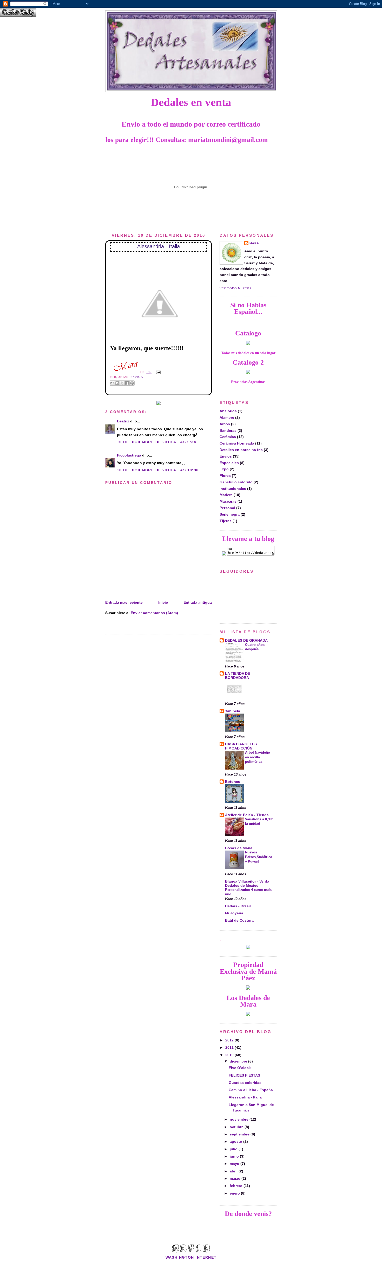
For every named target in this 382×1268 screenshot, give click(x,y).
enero (235, 1193)
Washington (180, 1257)
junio (235, 1156)
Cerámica (228, 437)
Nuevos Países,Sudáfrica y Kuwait (258, 856)
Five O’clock (240, 1068)
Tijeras (226, 521)
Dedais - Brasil (238, 906)
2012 (230, 1040)
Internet (205, 1257)
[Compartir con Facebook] (127, 383)
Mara (254, 243)
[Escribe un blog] (117, 383)
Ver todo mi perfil (237, 288)
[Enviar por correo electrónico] (112, 383)
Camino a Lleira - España (251, 1090)
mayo (235, 1163)
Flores (225, 475)
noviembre (239, 1119)
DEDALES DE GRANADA (246, 640)
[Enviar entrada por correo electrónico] (158, 371)
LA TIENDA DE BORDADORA (237, 675)
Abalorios (228, 411)
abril (234, 1171)
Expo (224, 469)
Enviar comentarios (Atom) (154, 613)
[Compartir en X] (122, 383)
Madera (226, 495)
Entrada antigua (197, 602)
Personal (227, 508)
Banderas (228, 430)
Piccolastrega (129, 455)
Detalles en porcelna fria (241, 450)
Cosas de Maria (238, 848)
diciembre (239, 1061)
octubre (237, 1127)
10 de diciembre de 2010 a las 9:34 (156, 442)
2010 (230, 1055)
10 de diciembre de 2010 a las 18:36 (158, 470)
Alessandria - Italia (158, 246)
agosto (236, 1141)
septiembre (240, 1134)
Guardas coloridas (245, 1082)
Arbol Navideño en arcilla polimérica (257, 757)
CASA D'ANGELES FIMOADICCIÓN (241, 746)
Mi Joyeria (234, 913)
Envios (136, 376)
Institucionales (233, 488)
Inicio (163, 602)
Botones (232, 781)
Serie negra (230, 514)
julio (234, 1149)
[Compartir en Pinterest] (132, 383)
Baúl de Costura (239, 920)
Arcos (225, 424)
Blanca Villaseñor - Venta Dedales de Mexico (247, 883)
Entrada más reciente (124, 602)
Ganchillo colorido (236, 482)
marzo (235, 1178)
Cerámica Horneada (237, 443)
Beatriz (123, 421)
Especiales (229, 463)
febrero (236, 1186)
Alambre (227, 417)
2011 (230, 1047)
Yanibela (232, 711)
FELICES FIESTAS (244, 1075)
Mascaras (228, 501)
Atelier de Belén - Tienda (247, 815)
